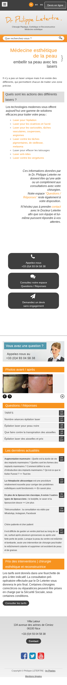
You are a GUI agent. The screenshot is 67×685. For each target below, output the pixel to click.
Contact (33, 641)
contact (56, 206)
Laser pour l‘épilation (24, 120)
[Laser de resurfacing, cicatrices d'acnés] (28, 383)
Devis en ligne (55, 5)
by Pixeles (50, 671)
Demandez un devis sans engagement (33, 304)
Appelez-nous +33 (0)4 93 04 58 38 (34, 264)
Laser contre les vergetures (28, 157)
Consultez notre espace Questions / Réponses (33, 284)
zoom (60, 396)
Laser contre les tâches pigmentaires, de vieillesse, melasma (28, 142)
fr (31, 4)
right (10, 396)
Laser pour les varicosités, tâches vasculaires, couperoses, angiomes (32, 131)
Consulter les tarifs (15, 603)
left (5, 396)
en (36, 4)
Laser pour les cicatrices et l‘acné (32, 123)
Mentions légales (33, 676)
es (41, 4)
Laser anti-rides (22, 154)
